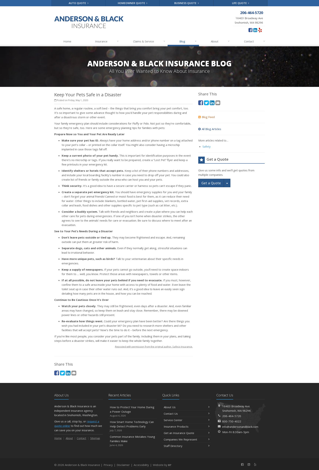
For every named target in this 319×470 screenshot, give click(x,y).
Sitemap (95, 438)
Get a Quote (211, 183)
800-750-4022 (231, 421)
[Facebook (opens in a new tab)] (250, 30)
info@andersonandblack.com (240, 426)
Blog (187, 41)
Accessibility (141, 465)
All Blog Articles (211, 129)
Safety (207, 146)
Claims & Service (149, 41)
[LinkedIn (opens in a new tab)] (255, 30)
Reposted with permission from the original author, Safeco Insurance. (154, 346)
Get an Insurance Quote (179, 433)
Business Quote (185, 3)
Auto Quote (78, 3)
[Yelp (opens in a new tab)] (260, 30)
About (220, 41)
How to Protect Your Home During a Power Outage (132, 411)
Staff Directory (173, 446)
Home (67, 41)
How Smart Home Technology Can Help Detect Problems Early (132, 426)
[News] (261, 464)
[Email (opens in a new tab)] (73, 373)
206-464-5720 (231, 416)
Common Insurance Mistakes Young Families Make (132, 441)
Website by (162, 465)
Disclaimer (123, 465)
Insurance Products (176, 426)
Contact (254, 41)
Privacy (108, 465)
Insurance (107, 41)
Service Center (173, 420)
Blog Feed (208, 117)
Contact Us (171, 413)
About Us (170, 407)
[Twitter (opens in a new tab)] (62, 373)
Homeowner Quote (132, 3)
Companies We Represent (180, 439)
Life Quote (240, 3)
